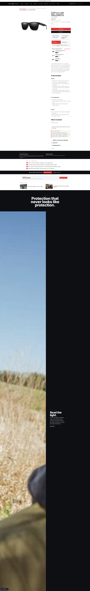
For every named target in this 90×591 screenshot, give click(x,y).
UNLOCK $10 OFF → (45, 300)
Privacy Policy (49, 304)
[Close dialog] (54, 285)
